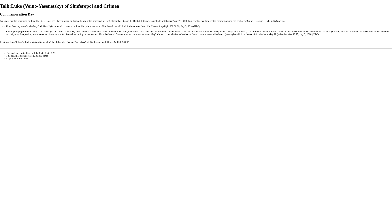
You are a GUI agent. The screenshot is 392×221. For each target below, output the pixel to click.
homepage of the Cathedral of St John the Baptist (116, 21)
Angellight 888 (166, 26)
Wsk (290, 34)
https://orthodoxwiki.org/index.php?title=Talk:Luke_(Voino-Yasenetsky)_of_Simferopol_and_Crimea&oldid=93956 (72, 42)
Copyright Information (17, 58)
